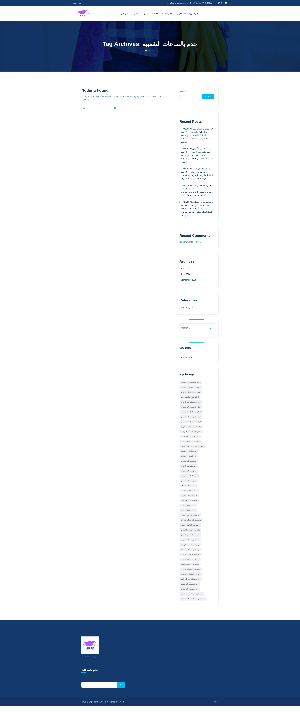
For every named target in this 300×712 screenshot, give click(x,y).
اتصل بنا (135, 13)
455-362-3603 (204, 3)
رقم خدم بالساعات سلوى (189, 589)
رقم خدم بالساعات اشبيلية (190, 525)
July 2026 (185, 268)
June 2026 (185, 274)
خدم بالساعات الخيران (188, 461)
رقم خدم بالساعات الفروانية (190, 579)
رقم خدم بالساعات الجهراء (187, 13)
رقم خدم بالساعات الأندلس (190, 535)
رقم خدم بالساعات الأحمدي (190, 530)
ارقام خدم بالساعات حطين (190, 436)
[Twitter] (219, 3)
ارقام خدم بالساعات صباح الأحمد (192, 446)
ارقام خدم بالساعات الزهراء (190, 402)
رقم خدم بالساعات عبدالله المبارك (192, 599)
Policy (216, 702)
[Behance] (222, 3)
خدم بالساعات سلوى (188, 510)
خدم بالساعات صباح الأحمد (190, 515)
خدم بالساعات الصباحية (189, 476)
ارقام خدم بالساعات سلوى (190, 441)
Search (182, 91)
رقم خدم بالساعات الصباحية (190, 554)
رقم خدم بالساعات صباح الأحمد (191, 594)
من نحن (124, 13)
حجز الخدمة (77, 3)
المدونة (145, 13)
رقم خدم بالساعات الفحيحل (190, 569)
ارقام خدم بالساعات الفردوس (191, 427)
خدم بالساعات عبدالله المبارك (191, 520)
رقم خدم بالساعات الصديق (190, 559)
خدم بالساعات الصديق (188, 481)
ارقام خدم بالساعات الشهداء (190, 407)
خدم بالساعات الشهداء (188, 471)
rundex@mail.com (178, 3)
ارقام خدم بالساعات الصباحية (191, 412)
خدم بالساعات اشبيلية (188, 451)
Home (148, 50)
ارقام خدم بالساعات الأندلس (190, 387)
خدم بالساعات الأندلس (188, 456)
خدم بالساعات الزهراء (188, 466)
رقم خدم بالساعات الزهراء (190, 545)
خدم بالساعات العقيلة (188, 486)
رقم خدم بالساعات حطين (189, 584)
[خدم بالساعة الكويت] (83, 13)
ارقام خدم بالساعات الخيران (190, 392)
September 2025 (188, 280)
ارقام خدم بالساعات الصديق (190, 417)
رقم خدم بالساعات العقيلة (190, 564)
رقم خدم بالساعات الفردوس (190, 574)
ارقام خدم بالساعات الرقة (190, 397)
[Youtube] (226, 3)
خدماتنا (155, 13)
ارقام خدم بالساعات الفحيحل (191, 422)
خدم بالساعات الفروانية (189, 500)
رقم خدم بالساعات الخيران (190, 540)
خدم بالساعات (187, 307)
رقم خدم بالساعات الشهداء (190, 550)
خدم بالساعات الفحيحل (189, 490)
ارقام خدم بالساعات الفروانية (191, 431)
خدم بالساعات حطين (188, 505)
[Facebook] (216, 3)
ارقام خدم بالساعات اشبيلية (190, 382)
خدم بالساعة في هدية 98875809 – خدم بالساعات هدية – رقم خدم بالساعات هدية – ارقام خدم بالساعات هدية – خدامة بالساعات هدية (197, 190)
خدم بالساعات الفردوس (189, 495)
